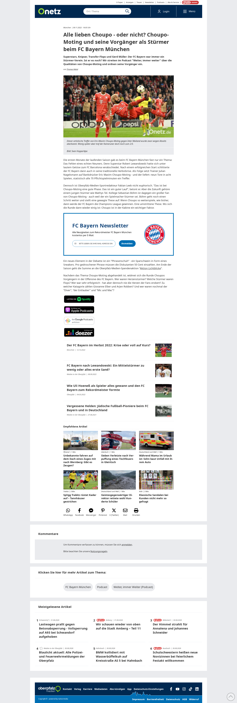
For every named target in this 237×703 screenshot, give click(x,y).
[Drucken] (136, 512)
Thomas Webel (72, 69)
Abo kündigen (117, 689)
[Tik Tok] (190, 689)
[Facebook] (171, 689)
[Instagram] (184, 689)
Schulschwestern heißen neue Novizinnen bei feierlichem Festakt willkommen (175, 656)
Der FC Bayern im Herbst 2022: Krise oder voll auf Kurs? (108, 345)
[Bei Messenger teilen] (91, 512)
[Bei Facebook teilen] (79, 512)
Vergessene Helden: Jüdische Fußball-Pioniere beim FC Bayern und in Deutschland (107, 408)
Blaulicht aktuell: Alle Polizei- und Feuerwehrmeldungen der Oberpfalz (62, 656)
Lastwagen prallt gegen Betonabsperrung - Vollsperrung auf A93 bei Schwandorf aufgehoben (63, 630)
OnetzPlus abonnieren (190, 2)
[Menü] (184, 11)
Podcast (102, 587)
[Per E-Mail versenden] (125, 512)
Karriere (87, 689)
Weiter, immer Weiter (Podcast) (133, 587)
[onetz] (49, 11)
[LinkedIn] (197, 689)
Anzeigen (129, 2)
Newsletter (149, 2)
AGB (184, 699)
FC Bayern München (78, 587)
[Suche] (128, 11)
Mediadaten (101, 689)
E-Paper (119, 2)
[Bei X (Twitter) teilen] (114, 512)
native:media (63, 699)
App (129, 689)
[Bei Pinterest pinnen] (102, 512)
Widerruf (194, 699)
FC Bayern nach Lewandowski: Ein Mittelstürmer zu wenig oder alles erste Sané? (105, 367)
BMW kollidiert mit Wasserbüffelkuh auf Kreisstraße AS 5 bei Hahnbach (119, 656)
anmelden (127, 544)
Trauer (139, 2)
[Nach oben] (231, 697)
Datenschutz (173, 699)
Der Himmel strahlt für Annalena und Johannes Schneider (170, 628)
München (67, 27)
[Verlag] (49, 689)
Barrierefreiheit (155, 699)
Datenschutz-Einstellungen (149, 689)
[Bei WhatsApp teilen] (68, 512)
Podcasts (160, 2)
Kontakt (67, 689)
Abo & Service (173, 2)
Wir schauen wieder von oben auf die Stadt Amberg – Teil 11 (118, 626)
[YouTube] (177, 689)
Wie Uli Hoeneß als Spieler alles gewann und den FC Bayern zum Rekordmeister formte (106, 388)
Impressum (138, 699)
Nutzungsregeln (98, 551)
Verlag (77, 689)
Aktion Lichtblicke (150, 268)
